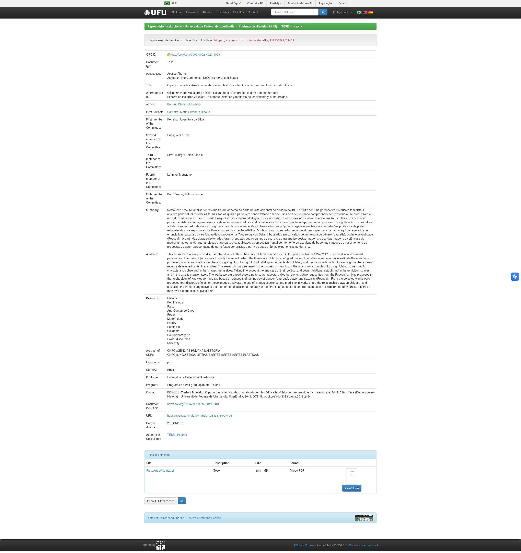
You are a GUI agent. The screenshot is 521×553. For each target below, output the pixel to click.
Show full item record (160, 501)
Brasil (171, 3)
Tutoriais (221, 12)
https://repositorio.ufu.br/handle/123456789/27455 (199, 415)
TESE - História (291, 26)
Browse (191, 12)
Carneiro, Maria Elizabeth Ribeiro (188, 112)
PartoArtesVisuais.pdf (160, 470)
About (206, 12)
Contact (253, 12)
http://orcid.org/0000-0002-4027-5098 (195, 54)
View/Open (352, 488)
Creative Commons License (203, 518)
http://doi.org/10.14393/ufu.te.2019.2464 (193, 404)
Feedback (372, 545)
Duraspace (356, 545)
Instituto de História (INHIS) (258, 26)
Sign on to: (343, 12)
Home (178, 12)
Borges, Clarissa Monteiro (184, 104)
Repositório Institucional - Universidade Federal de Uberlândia (191, 26)
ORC (237, 12)
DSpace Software (305, 545)
